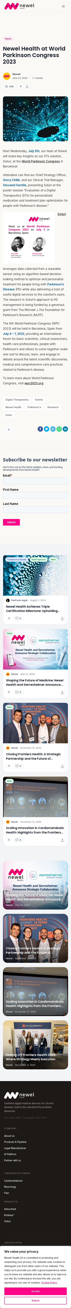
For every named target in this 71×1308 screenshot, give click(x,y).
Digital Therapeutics (17, 399)
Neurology (10, 1186)
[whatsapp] (59, 429)
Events (39, 399)
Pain (6, 1192)
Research (53, 407)
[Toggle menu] (63, 6)
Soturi (62, 214)
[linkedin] (65, 429)
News (8, 38)
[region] (35, 1277)
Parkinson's (34, 407)
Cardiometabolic (13, 1180)
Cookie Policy (49, 1282)
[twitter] (46, 429)
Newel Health (13, 407)
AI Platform (10, 1154)
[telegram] (53, 429)
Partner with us (12, 1160)
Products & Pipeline (15, 1141)
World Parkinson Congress (41, 161)
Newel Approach (39, 559)
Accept (35, 1291)
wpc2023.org (33, 383)
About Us (9, 1135)
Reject (35, 1300)
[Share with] (27, 86)
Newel (16, 74)
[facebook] (40, 429)
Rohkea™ (9, 1215)
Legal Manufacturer (15, 1148)
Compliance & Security (16, 559)
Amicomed (10, 1208)
